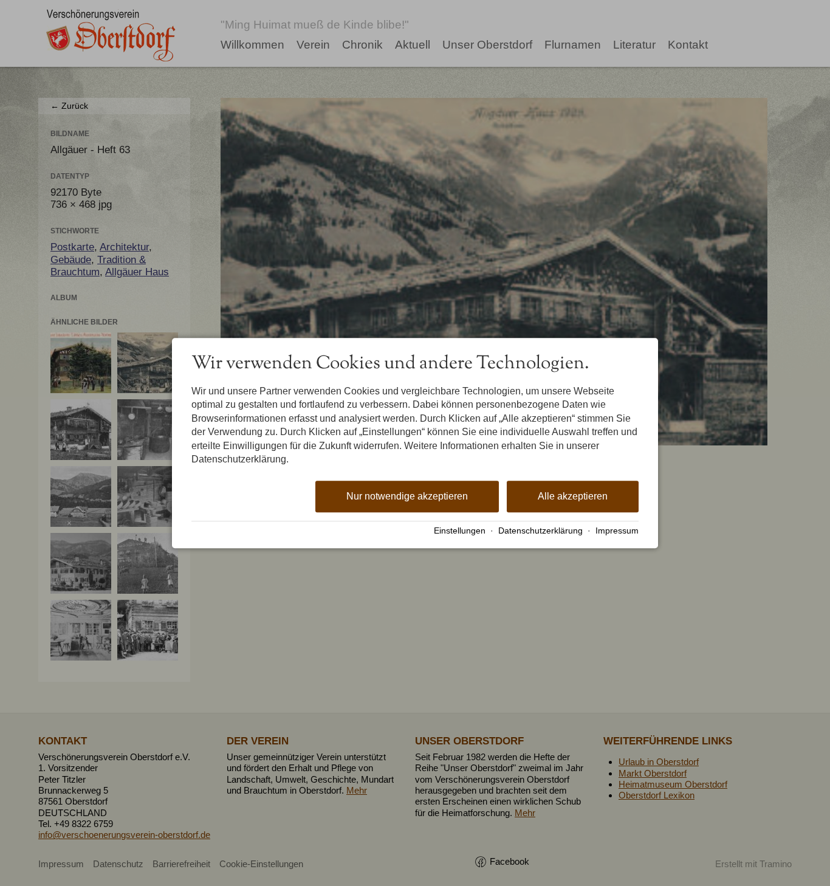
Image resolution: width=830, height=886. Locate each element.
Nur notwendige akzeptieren (407, 497)
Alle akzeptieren (573, 497)
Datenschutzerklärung (540, 530)
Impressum (617, 530)
